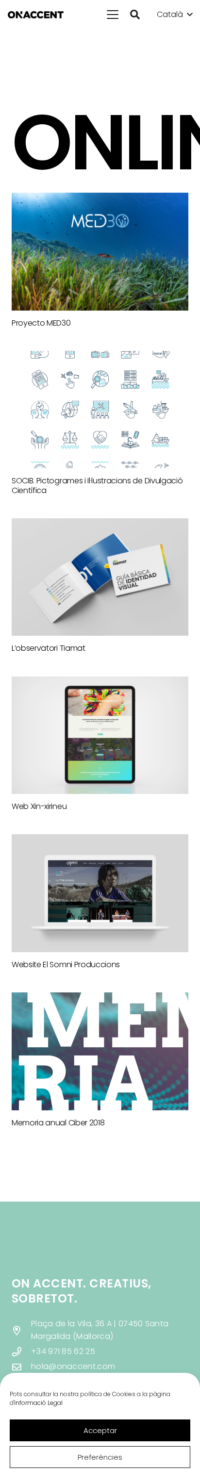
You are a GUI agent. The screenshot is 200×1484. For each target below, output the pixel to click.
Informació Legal (38, 1403)
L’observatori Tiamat (48, 648)
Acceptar (100, 1430)
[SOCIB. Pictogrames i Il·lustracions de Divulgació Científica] (100, 410)
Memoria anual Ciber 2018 (58, 1122)
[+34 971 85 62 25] (21, 1351)
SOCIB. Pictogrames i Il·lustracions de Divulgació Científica (97, 485)
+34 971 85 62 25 (63, 1351)
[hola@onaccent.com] (21, 1366)
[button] (112, 14)
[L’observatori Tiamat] (100, 577)
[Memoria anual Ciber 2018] (100, 1051)
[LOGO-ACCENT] (36, 14)
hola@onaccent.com (73, 1366)
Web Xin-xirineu (39, 806)
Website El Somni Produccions (66, 964)
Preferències (100, 1457)
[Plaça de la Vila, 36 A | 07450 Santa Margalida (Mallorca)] (21, 1330)
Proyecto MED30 (41, 323)
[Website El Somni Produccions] (100, 893)
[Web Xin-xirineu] (100, 735)
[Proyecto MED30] (100, 252)
